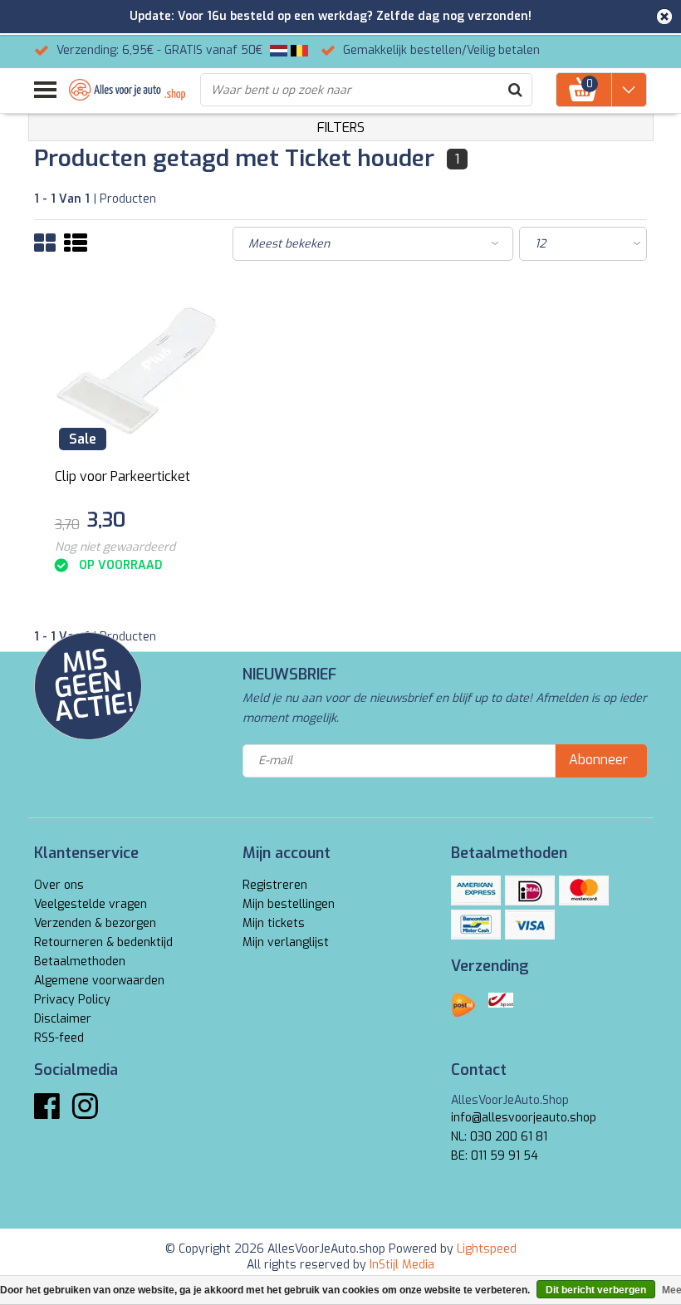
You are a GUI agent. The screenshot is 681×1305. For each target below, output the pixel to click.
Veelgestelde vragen (90, 904)
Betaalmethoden (79, 961)
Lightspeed (487, 1249)
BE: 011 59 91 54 (494, 1156)
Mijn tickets (274, 923)
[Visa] (530, 925)
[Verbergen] (664, 16)
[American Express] (476, 890)
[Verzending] (463, 1005)
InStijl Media (402, 1265)
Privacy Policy (72, 1000)
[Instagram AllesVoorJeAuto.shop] (85, 1113)
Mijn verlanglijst (286, 942)
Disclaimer (62, 1019)
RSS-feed (59, 1038)
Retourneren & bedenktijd (103, 942)
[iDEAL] (530, 890)
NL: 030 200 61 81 (499, 1137)
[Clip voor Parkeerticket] (137, 371)
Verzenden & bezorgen (95, 923)
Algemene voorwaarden (99, 981)
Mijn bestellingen (289, 904)
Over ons (59, 885)
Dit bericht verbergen (596, 1290)
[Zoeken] (515, 90)
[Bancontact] (476, 925)
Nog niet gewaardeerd (115, 547)
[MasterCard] (584, 890)
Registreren (275, 885)
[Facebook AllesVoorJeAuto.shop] (47, 1113)
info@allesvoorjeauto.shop (523, 1118)
